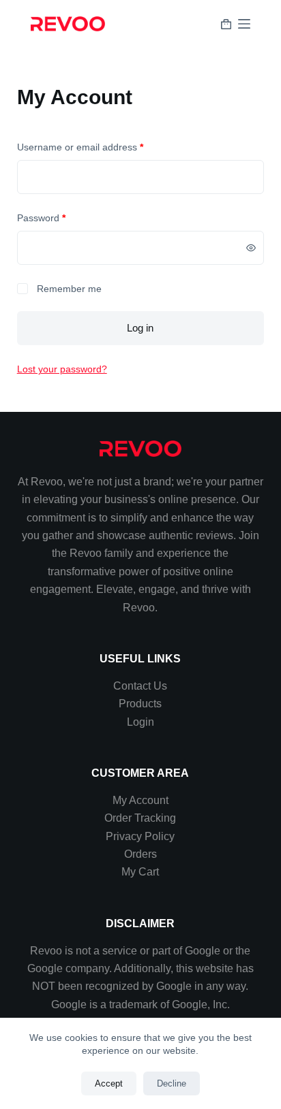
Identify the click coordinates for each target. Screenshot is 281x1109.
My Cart (140, 872)
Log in (140, 328)
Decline (171, 1083)
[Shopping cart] (226, 24)
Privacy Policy (140, 836)
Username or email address (99, 146)
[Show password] (251, 248)
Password (60, 216)
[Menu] (244, 24)
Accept (109, 1083)
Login (140, 722)
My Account (140, 800)
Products (140, 703)
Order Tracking (140, 818)
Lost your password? (62, 369)
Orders (140, 854)
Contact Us (140, 686)
